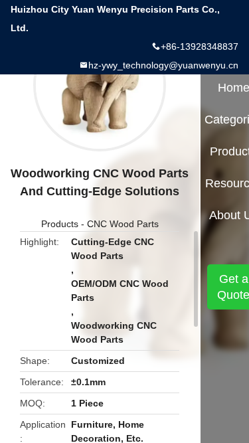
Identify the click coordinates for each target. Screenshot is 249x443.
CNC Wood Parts (123, 224)
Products (59, 224)
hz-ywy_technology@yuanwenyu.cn (163, 65)
